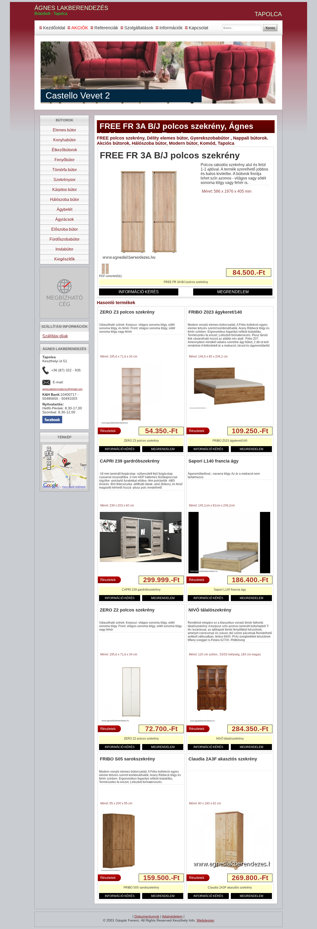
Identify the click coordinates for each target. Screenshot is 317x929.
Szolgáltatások (138, 27)
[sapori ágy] (229, 572)
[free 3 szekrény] (148, 261)
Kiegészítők (64, 259)
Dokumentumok (146, 916)
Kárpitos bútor (64, 189)
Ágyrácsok (64, 219)
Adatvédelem (172, 916)
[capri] (140, 561)
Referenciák (106, 27)
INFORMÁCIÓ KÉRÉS (139, 292)
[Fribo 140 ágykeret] (229, 408)
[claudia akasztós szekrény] (229, 870)
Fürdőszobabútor (64, 239)
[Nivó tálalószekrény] (211, 722)
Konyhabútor (64, 140)
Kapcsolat (198, 27)
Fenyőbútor (64, 160)
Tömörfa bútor (64, 170)
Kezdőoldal (54, 27)
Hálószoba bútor (64, 199)
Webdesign (205, 920)
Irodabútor (64, 249)
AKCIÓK (79, 27)
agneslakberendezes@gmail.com (62, 389)
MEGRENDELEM (233, 292)
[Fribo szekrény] (118, 871)
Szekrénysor (64, 180)
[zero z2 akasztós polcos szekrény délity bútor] (131, 722)
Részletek (108, 431)
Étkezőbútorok (64, 150)
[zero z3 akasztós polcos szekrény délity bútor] (131, 424)
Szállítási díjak (55, 336)
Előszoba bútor (64, 229)
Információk (171, 27)
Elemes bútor (64, 130)
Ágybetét (64, 209)
